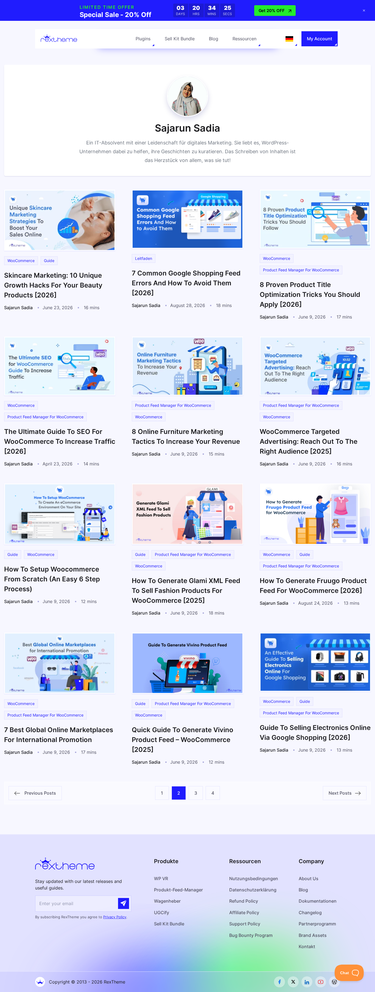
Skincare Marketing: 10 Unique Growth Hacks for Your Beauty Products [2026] (53, 285)
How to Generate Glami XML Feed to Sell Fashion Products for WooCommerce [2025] (186, 590)
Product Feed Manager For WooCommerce (301, 270)
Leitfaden (143, 258)
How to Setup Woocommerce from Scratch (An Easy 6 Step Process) (52, 579)
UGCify (161, 912)
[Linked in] (306, 981)
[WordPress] (334, 981)
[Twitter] (293, 981)
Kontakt (307, 946)
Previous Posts (38, 792)
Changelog (310, 912)
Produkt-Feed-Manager (178, 889)
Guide (49, 260)
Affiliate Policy (244, 912)
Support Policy (244, 923)
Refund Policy (243, 901)
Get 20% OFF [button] (272, 10)
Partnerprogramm (317, 923)
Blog (213, 38)
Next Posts (342, 792)
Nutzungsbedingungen (253, 878)
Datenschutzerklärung (252, 889)
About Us (308, 878)
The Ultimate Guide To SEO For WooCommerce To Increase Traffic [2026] (59, 441)
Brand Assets (313, 935)
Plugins (143, 38)
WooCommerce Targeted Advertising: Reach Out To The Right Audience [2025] (308, 441)
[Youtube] (320, 981)
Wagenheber (167, 901)
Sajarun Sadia (18, 307)
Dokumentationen (318, 901)
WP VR (161, 878)
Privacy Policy (114, 917)
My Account (319, 38)
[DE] (289, 39)
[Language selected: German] (289, 39)
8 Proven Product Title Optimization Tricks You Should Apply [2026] (310, 294)
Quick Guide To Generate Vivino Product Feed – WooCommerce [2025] (182, 740)
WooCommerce (21, 260)
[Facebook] (279, 981)
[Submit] (123, 903)
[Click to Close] (364, 10)
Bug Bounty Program (251, 935)
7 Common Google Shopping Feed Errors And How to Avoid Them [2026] (186, 283)
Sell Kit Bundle (180, 38)
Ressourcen (244, 38)
